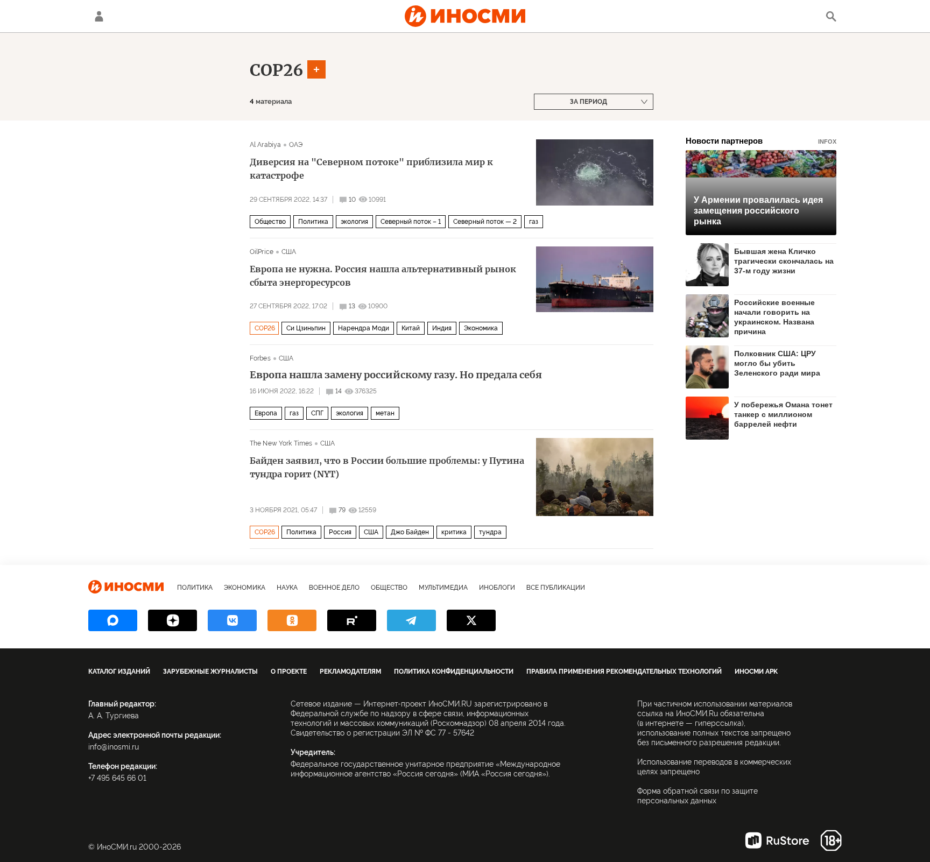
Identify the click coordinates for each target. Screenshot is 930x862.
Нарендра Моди (363, 328)
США (288, 252)
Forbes (260, 358)
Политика (313, 221)
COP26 (277, 70)
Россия (340, 532)
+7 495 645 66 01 (117, 778)
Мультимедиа (443, 587)
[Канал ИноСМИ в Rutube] (351, 620)
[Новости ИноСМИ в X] (471, 620)
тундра (490, 532)
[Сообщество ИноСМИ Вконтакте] (232, 620)
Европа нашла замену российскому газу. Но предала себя (396, 375)
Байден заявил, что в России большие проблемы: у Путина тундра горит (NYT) (387, 467)
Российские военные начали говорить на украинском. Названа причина (774, 316)
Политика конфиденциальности (453, 671)
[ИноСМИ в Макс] (112, 620)
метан (385, 413)
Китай (410, 328)
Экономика (481, 328)
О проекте (289, 671)
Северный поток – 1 (411, 221)
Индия (442, 328)
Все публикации (555, 587)
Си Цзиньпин (306, 328)
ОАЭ (295, 145)
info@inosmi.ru (113, 747)
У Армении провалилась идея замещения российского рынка (758, 210)
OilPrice (261, 252)
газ (533, 221)
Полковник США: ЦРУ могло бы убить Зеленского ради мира (777, 363)
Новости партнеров (761, 141)
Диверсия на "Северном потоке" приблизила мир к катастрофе (371, 169)
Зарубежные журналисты (210, 671)
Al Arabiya (265, 145)
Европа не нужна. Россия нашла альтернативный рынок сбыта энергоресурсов (383, 276)
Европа (266, 413)
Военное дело (334, 587)
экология (354, 221)
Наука (287, 587)
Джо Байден (410, 532)
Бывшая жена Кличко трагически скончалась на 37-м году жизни (784, 261)
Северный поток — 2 (485, 221)
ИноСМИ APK (756, 671)
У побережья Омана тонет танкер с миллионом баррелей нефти (783, 414)
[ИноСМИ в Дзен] (172, 620)
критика (454, 532)
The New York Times (281, 443)
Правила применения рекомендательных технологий (624, 671)
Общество (270, 221)
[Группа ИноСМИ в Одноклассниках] (291, 620)
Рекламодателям (350, 671)
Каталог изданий (119, 671)
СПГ (317, 413)
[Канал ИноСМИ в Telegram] (411, 620)
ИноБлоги (497, 587)
